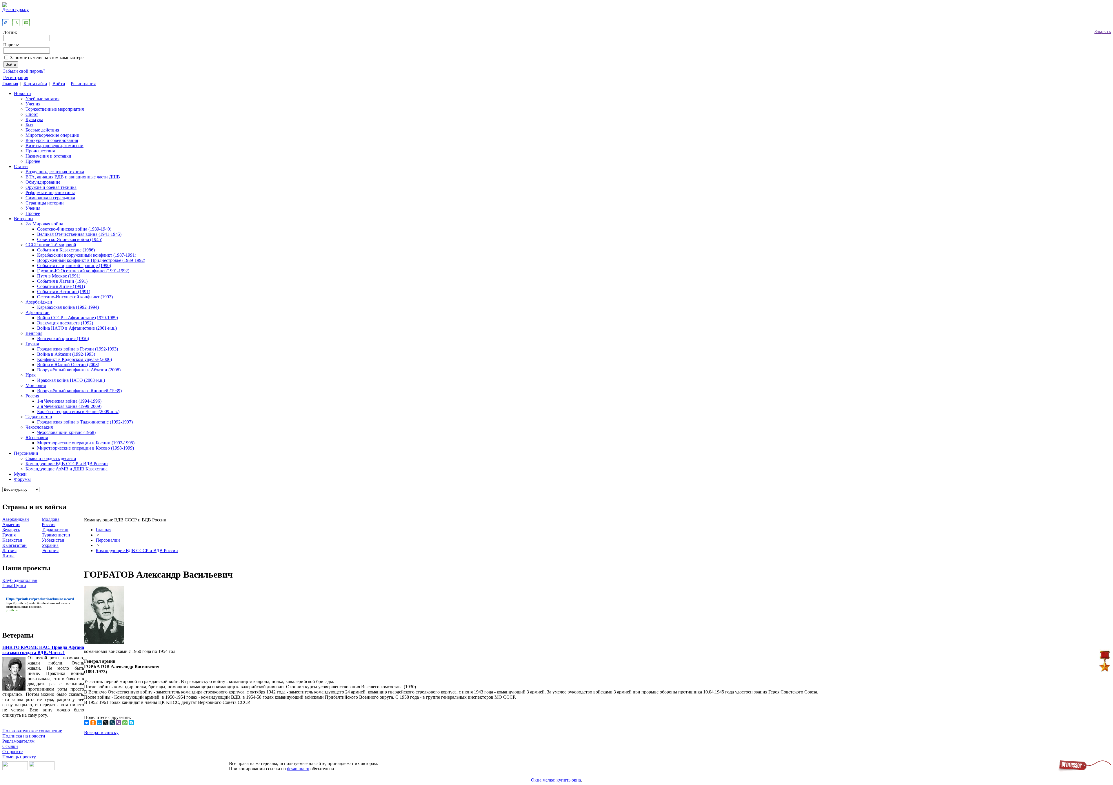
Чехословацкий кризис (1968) (66, 432)
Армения (11, 524)
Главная (10, 83)
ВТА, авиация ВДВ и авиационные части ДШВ (73, 176)
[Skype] (131, 722)
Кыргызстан (14, 545)
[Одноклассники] (93, 722)
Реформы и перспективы (50, 192)
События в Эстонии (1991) (63, 291)
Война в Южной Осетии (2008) (68, 364)
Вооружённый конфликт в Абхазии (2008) (79, 369)
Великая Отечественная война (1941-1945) (79, 234)
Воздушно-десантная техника (55, 171)
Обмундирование (43, 182)
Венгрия (34, 333)
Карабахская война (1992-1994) (68, 307)
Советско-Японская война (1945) (69, 239)
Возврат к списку (101, 732)
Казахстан (12, 540)
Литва (8, 555)
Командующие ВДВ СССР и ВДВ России (67, 463)
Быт (29, 124)
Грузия (32, 343)
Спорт (32, 114)
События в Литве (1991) (61, 286)
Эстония (50, 550)
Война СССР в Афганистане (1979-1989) (77, 317)
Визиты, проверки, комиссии (54, 145)
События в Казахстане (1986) (66, 249)
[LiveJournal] (112, 722)
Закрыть (1102, 31)
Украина (50, 545)
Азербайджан (39, 302)
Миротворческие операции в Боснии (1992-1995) (85, 442)
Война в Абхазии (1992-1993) (66, 354)
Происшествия (40, 150)
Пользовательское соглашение (32, 730)
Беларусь (11, 529)
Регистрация (15, 77)
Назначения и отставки (48, 156)
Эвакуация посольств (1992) (65, 322)
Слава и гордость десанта (51, 458)
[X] (105, 722)
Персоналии (26, 453)
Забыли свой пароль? (24, 71)
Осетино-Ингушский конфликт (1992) (75, 296)
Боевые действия (42, 129)
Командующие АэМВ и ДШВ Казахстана (67, 468)
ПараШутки (14, 585)
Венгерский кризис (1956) (63, 338)
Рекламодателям (18, 741)
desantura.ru (298, 768)
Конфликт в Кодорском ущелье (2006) (74, 359)
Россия (32, 395)
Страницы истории (45, 202)
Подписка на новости (23, 735)
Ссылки (10, 746)
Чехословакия (39, 427)
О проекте (12, 751)
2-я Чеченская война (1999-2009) (69, 406)
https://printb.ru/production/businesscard (33, 603)
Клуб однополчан (19, 580)
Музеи (20, 474)
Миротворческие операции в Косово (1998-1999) (85, 448)
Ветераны (23, 218)
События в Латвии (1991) (62, 281)
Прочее (33, 161)
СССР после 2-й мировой (51, 244)
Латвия (9, 550)
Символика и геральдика (50, 197)
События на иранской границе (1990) (74, 265)
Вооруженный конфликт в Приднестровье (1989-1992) (91, 260)
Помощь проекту (19, 756)
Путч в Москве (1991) (58, 275)
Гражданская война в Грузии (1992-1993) (77, 348)
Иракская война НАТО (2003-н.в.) (71, 380)
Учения (33, 103)
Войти (58, 83)
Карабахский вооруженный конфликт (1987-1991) (86, 255)
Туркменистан (56, 534)
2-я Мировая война (44, 223)
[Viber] (118, 722)
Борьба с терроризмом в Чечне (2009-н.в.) (78, 411)
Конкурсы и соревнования (52, 140)
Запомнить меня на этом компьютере (46, 57)
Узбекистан (53, 540)
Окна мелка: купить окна (556, 779)
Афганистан (38, 312)
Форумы (22, 479)
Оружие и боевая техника (51, 187)
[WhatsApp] (125, 722)
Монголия (36, 385)
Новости (22, 93)
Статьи (21, 166)
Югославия (37, 437)
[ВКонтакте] (86, 722)
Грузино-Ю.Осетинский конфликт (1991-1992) (83, 270)
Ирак (31, 375)
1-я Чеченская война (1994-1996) (69, 401)
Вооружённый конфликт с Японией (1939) (79, 390)
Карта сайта (35, 83)
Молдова (50, 519)
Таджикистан (39, 416)
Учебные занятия (42, 98)
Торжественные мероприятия (55, 109)
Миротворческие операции (52, 135)
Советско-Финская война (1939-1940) (74, 229)
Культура (34, 119)
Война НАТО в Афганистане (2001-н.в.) (77, 328)
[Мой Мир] (99, 722)
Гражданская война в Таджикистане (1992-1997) (85, 421)
